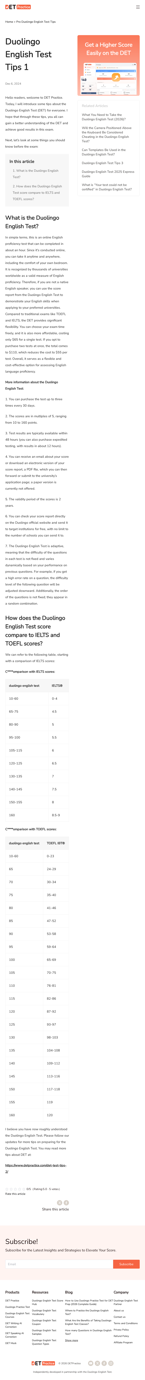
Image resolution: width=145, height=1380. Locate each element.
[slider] (33, 1189)
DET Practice (12, 1300)
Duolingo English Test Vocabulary (44, 1312)
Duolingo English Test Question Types (44, 1342)
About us (119, 1310)
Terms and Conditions (126, 1323)
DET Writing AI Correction (13, 1325)
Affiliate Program (123, 1342)
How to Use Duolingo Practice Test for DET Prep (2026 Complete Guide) (89, 1302)
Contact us (120, 1317)
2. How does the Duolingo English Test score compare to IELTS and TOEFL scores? (37, 192)
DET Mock (10, 1343)
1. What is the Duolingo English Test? (35, 174)
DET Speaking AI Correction (14, 1335)
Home (9, 22)
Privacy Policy (121, 1329)
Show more (71, 1340)
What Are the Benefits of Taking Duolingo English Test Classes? (88, 1322)
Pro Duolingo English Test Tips (36, 22)
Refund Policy (121, 1336)
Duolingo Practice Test (17, 1307)
